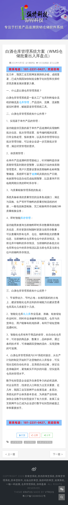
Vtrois (49, 492)
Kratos (28, 492)
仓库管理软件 (30, 442)
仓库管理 (24, 102)
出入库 (27, 313)
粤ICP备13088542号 (34, 496)
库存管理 (26, 217)
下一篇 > (58, 454)
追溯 (34, 173)
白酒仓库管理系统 (45, 442)
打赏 (23, 435)
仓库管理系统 (16, 442)
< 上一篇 (10, 454)
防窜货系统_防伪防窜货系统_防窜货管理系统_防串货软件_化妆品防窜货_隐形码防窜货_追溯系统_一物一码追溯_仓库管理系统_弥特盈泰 (34, 480)
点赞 (35, 435)
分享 (48, 435)
